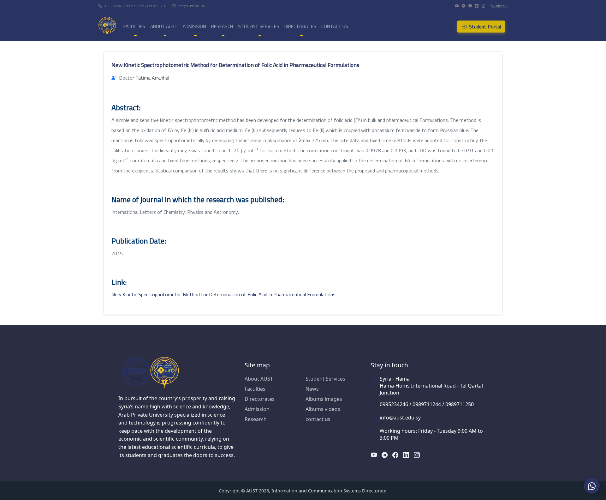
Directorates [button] (300, 26)
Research (256, 419)
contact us (318, 419)
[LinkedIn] (477, 6)
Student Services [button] (258, 26)
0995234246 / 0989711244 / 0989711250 (135, 6)
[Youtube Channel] (457, 6)
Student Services (325, 378)
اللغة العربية (499, 6)
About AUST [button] (164, 26)
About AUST (259, 378)
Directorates (260, 398)
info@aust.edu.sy (191, 6)
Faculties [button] (134, 26)
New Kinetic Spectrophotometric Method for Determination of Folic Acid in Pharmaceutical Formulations (223, 294)
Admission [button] (194, 26)
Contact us (334, 26)
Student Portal (484, 26)
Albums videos (323, 409)
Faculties (255, 388)
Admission (257, 409)
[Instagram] (484, 6)
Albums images (324, 398)
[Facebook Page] (470, 6)
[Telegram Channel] (464, 6)
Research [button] (222, 26)
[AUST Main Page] (176, 372)
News (312, 388)
